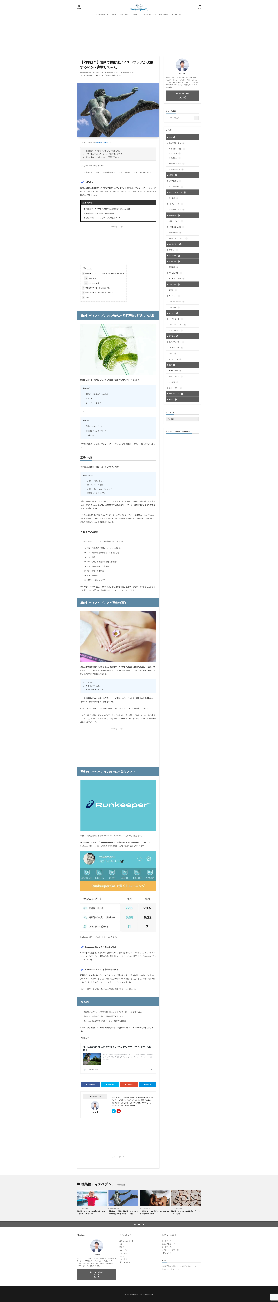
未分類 (172, 399)
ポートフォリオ (167, 1247)
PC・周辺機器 (175, 273)
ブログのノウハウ (176, 302)
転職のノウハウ (176, 221)
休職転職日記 (175, 233)
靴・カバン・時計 (176, 279)
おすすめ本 (174, 256)
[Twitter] (110, 1084)
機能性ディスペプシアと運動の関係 (96, 288)
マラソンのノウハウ (177, 325)
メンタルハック (176, 204)
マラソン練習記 (176, 330)
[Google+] (128, 1084)
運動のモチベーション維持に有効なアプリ (98, 293)
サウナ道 (173, 382)
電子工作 (173, 336)
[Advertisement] (139, 34)
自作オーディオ (176, 348)
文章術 (172, 290)
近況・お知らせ (176, 394)
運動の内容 (90, 278)
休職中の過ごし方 (176, 227)
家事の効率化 (175, 181)
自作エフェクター (176, 342)
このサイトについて (149, 14)
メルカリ (175, 153)
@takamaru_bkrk (101, 142)
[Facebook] (90, 1084)
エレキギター (135, 14)
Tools (172, 353)
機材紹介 (173, 250)
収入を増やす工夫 (176, 143)
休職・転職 (124, 14)
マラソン (173, 313)
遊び (172, 365)
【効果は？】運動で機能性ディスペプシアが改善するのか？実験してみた (123, 1212)
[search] (196, 118)
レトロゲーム (175, 359)
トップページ (166, 1241)
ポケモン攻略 (175, 371)
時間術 (114, 14)
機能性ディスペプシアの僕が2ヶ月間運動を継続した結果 (103, 273)
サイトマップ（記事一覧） (171, 1250)
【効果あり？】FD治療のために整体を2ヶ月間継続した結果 (154, 1212)
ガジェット (174, 261)
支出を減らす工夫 (102, 14)
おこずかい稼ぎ (177, 149)
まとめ (86, 297)
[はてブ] (147, 1084)
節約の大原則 (177, 169)
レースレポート (175, 319)
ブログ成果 (174, 307)
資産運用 (175, 158)
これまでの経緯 (92, 283)
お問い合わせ (163, 14)
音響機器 (173, 267)
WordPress (174, 296)
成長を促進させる (176, 210)
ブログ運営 (174, 284)
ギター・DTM (175, 388)
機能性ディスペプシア (113, 72)
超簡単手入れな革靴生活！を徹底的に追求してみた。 (180, 1266)
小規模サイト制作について (171, 1269)
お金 (172, 137)
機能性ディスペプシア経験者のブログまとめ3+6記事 (185, 1212)
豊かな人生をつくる (177, 192)
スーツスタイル (176, 376)
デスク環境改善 (175, 187)
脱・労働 (173, 198)
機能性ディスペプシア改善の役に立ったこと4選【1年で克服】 (91, 1212)
